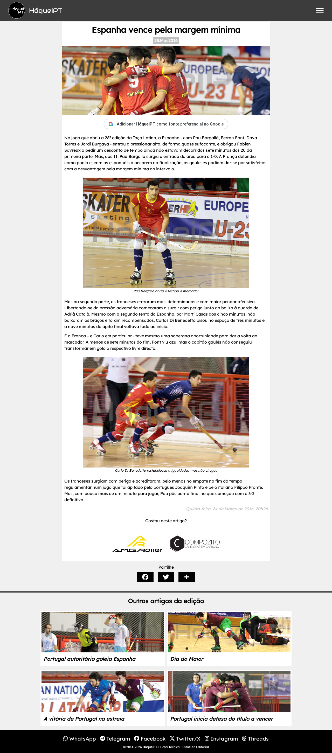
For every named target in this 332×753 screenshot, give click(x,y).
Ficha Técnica (170, 747)
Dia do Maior (186, 659)
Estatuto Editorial (195, 747)
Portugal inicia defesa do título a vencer (221, 718)
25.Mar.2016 (166, 40)
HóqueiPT (150, 747)
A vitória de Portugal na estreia (84, 718)
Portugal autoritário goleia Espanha (89, 659)
